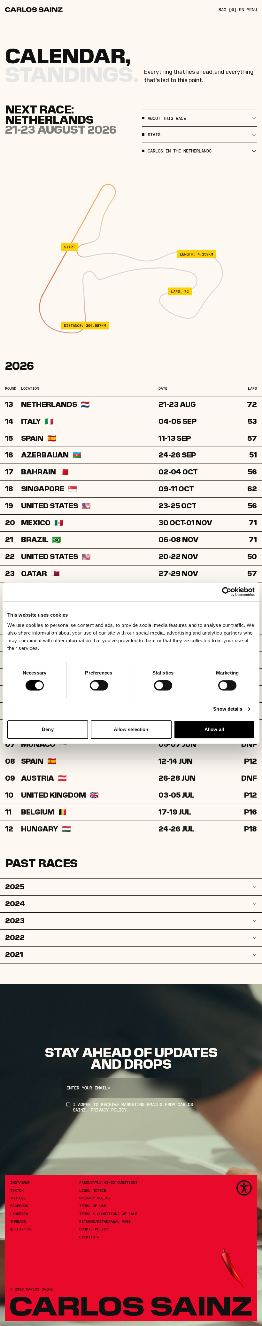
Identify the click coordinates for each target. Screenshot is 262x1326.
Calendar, (68, 56)
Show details (227, 709)
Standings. (72, 74)
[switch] (99, 685)
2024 (15, 904)
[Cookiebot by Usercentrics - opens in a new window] (227, 592)
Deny (47, 729)
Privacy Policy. (110, 1110)
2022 (15, 937)
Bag (227, 9)
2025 (14, 887)
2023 (15, 920)
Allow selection (131, 729)
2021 (14, 954)
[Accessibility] (244, 1188)
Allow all (214, 729)
